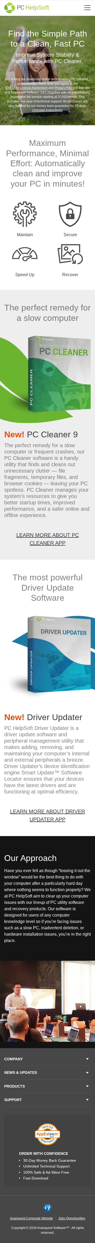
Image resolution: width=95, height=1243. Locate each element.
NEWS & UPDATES (20, 1072)
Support (13, 1100)
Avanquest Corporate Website (31, 1218)
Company (13, 1059)
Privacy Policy (65, 88)
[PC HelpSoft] (26, 7)
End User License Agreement (27, 88)
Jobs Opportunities (71, 1218)
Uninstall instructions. (47, 110)
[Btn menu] (87, 7)
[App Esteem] (47, 1134)
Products (14, 1086)
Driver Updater (43, 717)
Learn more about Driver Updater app (47, 815)
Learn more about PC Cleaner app (47, 539)
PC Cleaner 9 (41, 434)
